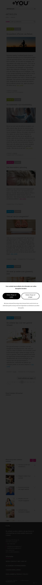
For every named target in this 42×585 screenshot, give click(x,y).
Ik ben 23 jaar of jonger (30, 296)
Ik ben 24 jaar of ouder (11, 296)
